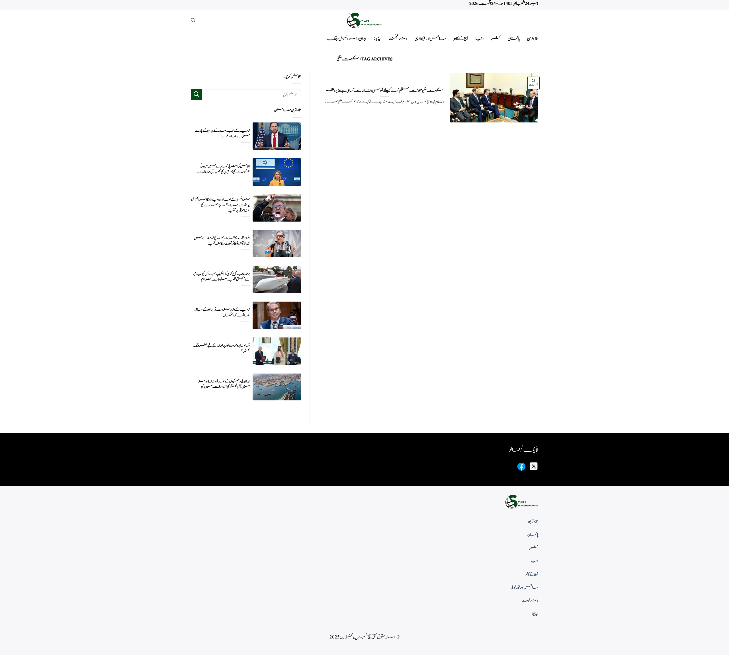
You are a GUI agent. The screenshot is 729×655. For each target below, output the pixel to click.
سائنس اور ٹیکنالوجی (430, 38)
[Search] (193, 20)
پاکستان (514, 38)
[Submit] (196, 94)
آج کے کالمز (460, 38)
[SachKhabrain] (364, 20)
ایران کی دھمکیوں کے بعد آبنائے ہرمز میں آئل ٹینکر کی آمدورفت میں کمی (224, 384)
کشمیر (495, 38)
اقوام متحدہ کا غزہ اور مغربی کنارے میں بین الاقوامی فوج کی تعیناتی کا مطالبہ (222, 241)
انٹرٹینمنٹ (398, 38)
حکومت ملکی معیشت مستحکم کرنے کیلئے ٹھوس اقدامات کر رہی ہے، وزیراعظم (384, 91)
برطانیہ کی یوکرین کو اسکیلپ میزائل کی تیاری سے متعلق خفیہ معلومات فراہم (221, 276)
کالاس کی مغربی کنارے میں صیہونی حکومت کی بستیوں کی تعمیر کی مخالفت (223, 169)
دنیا (480, 38)
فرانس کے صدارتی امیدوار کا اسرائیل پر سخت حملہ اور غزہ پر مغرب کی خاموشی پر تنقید (220, 205)
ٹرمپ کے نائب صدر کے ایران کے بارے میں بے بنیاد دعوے (222, 133)
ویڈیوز (378, 38)
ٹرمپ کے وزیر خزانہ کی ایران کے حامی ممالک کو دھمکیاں (222, 312)
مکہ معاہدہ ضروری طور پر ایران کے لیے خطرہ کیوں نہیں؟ (221, 348)
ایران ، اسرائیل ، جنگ (346, 38)
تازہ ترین (532, 38)
